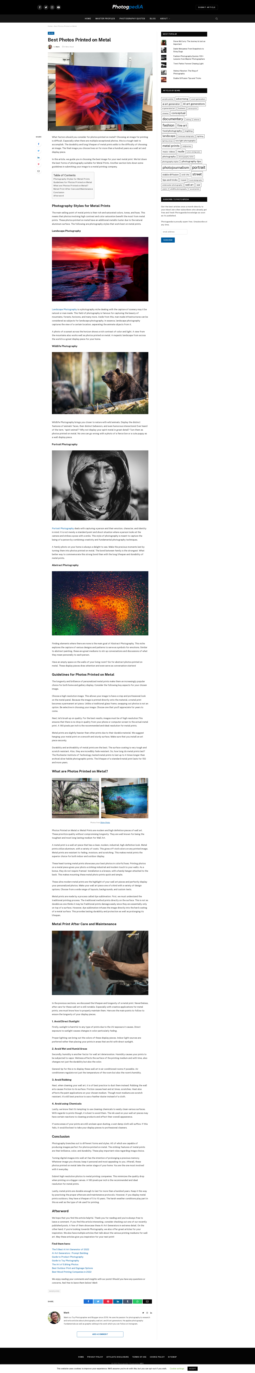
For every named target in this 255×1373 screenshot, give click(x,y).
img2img (189, 131)
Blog (153, 19)
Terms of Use (139, 1357)
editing (188, 119)
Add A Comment (100, 1334)
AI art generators (194, 104)
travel (183, 180)
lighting (200, 136)
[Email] (38, 171)
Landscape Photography (64, 309)
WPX (142, 1364)
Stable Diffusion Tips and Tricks (187, 78)
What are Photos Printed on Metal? (70, 185)
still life (185, 174)
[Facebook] (38, 144)
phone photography (193, 152)
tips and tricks (170, 179)
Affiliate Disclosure (117, 1357)
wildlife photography (178, 189)
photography (169, 156)
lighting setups (167, 141)
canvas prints (192, 108)
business (181, 108)
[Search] (216, 19)
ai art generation (198, 99)
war (198, 185)
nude (181, 151)
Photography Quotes (132, 19)
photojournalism (176, 167)
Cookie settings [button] (177, 1368)
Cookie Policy (157, 1357)
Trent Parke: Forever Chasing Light (188, 64)
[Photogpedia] (127, 7)
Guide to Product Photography (67, 1257)
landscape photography (186, 136)
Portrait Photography (63, 528)
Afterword (58, 195)
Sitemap (172, 1357)
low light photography (186, 141)
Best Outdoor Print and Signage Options (72, 1268)
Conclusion (58, 192)
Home (88, 19)
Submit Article (206, 7)
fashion (168, 125)
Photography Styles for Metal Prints (71, 179)
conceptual (178, 113)
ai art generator (171, 104)
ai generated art (168, 108)
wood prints (194, 189)
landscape (168, 135)
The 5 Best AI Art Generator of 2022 (70, 1249)
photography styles (170, 162)
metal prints (54, 1291)
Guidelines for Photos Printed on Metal (72, 182)
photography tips (191, 161)
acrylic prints (167, 99)
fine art (182, 125)
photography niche (186, 157)
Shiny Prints (105, 822)
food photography (172, 130)
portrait (198, 167)
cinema (165, 113)
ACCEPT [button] (192, 1369)
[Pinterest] (38, 164)
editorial (196, 119)
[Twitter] (38, 150)
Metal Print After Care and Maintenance (73, 189)
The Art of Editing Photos (65, 1264)
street (197, 174)
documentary (173, 119)
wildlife (164, 189)
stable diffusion (170, 174)
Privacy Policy (95, 1357)
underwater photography (172, 185)
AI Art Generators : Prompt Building (70, 1253)
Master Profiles (105, 19)
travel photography (195, 180)
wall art (189, 184)
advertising (182, 98)
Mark (58, 47)
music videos (168, 151)
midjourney (186, 146)
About (164, 19)
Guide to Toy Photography (65, 1260)
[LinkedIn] (38, 157)
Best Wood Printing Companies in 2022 (72, 1272)
